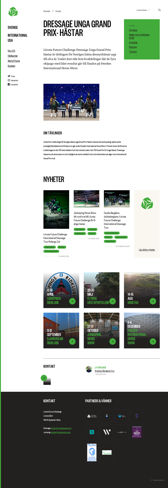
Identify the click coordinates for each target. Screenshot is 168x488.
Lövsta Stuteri (142, 10)
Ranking (133, 47)
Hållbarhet (13, 56)
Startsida (46, 11)
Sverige (13, 27)
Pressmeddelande (51, 251)
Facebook (14, 84)
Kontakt (11, 66)
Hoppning (92, 229)
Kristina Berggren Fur (105, 370)
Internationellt (121, 237)
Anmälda (133, 42)
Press (13, 76)
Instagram (14, 80)
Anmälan (133, 30)
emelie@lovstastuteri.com (61, 432)
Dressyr (61, 247)
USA (10, 40)
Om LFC (11, 51)
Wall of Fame (14, 61)
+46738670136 (100, 374)
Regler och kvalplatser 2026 (139, 36)
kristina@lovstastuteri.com (61, 428)
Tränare (133, 51)
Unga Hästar (80, 229)
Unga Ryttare (49, 247)
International (18, 35)
